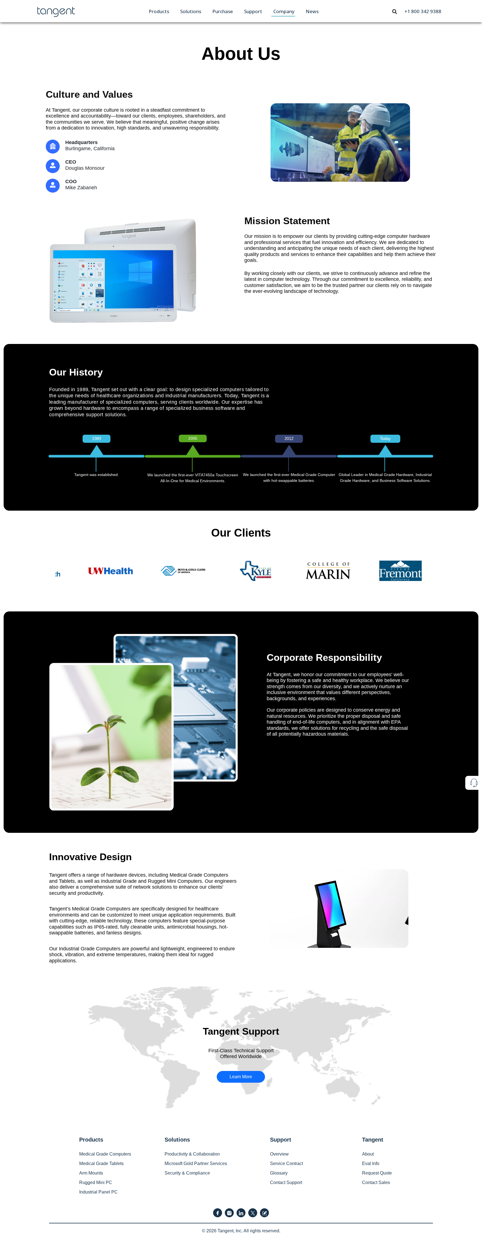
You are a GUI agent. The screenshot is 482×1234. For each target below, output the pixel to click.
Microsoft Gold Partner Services (196, 1163)
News (312, 11)
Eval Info (370, 1163)
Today (385, 438)
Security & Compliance (187, 1173)
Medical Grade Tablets (101, 1163)
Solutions (190, 11)
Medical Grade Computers (105, 1154)
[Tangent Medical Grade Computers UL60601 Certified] (56, 11)
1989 (96, 438)
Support (253, 11)
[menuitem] (159, 11)
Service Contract (286, 1163)
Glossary (279, 1173)
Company (284, 11)
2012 (289, 438)
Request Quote (377, 1173)
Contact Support (286, 1182)
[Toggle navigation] (394, 11)
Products (159, 11)
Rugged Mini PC (95, 1182)
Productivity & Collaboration (192, 1154)
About (368, 1154)
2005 (192, 438)
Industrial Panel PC (98, 1192)
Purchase (222, 11)
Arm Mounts (91, 1173)
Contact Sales (376, 1182)
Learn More (241, 1076)
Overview (279, 1154)
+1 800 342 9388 (422, 11)
